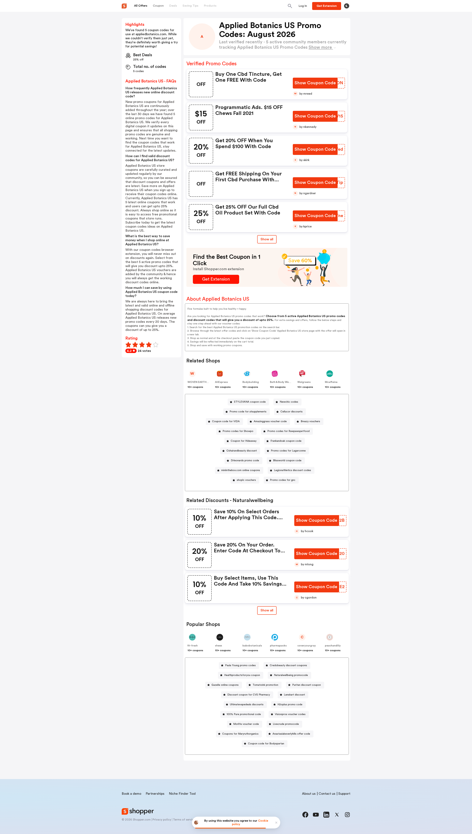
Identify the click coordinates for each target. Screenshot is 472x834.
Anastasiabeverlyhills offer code (291, 734)
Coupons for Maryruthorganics (240, 734)
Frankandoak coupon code (285, 441)
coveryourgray (306, 645)
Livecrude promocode (286, 724)
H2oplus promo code (289, 704)
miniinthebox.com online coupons (240, 470)
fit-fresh (193, 645)
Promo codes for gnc (282, 480)
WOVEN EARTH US (199, 382)
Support (344, 793)
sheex (218, 645)
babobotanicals (252, 645)
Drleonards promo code (245, 460)
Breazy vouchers (310, 421)
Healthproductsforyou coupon (242, 675)
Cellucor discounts (291, 411)
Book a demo (131, 793)
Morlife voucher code (246, 724)
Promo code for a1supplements (248, 411)
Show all (267, 239)
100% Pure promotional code (244, 714)
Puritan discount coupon (306, 685)
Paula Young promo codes (240, 665)
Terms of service (184, 819)
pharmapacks (278, 645)
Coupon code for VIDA (226, 421)
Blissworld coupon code (287, 460)
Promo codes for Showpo (238, 431)
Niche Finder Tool (182, 793)
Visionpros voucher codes (290, 714)
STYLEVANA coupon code (250, 402)
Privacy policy (161, 819)
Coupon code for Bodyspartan (266, 743)
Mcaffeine (331, 382)
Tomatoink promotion (265, 685)
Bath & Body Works (281, 382)
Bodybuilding (250, 382)
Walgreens (304, 382)
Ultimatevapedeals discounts (246, 704)
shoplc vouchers (246, 480)
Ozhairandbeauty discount (241, 450)
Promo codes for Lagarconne (288, 450)
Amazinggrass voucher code (270, 421)
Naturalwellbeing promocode (291, 675)
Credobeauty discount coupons (288, 665)
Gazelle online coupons (225, 685)
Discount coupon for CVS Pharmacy (248, 694)
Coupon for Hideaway (243, 441)
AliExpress (221, 382)
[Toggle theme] (346, 6)
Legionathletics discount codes (292, 470)
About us (309, 793)
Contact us (327, 793)
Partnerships (155, 793)
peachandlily (333, 645)
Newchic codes (289, 402)
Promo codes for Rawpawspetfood (288, 431)
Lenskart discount (294, 694)
